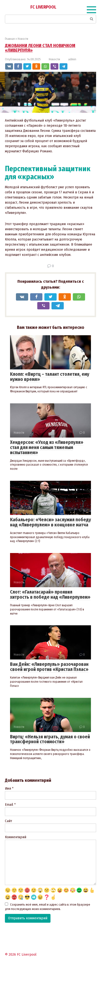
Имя (9, 788)
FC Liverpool (43, 7)
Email (10, 804)
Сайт (8, 821)
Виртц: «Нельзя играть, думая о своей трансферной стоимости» (50, 739)
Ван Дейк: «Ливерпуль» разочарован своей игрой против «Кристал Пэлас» (49, 666)
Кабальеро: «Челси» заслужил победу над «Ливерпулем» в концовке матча (50, 522)
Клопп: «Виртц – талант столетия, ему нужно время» (49, 376)
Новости (54, 59)
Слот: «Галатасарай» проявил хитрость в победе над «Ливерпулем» (50, 594)
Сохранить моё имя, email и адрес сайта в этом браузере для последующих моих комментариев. (47, 906)
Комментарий (15, 837)
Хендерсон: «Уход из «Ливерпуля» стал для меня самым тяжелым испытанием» (46, 447)
